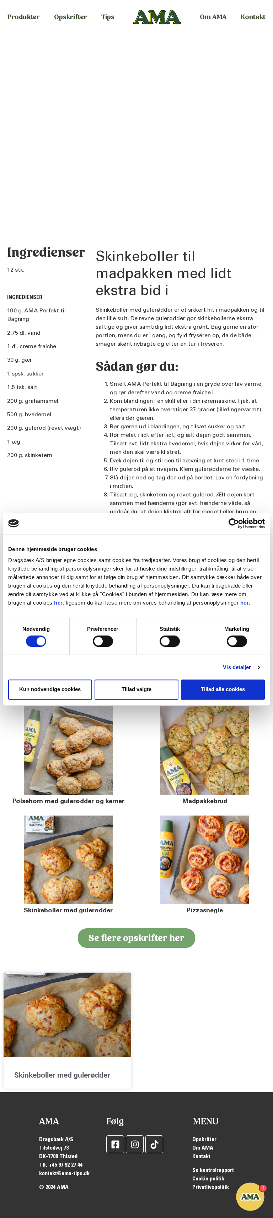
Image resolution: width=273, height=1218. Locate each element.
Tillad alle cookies (223, 689)
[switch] (103, 641)
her (58, 603)
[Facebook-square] (115, 1144)
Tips (107, 17)
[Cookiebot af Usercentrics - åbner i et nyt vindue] (234, 523)
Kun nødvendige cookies (50, 689)
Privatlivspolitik (210, 1187)
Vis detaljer (237, 667)
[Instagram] (135, 1144)
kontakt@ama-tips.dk (64, 1174)
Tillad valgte (136, 689)
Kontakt (253, 17)
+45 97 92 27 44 (65, 1165)
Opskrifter (70, 17)
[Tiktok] (154, 1144)
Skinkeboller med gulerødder (62, 1075)
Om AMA (213, 17)
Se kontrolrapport (213, 1170)
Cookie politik (208, 1179)
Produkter (23, 17)
